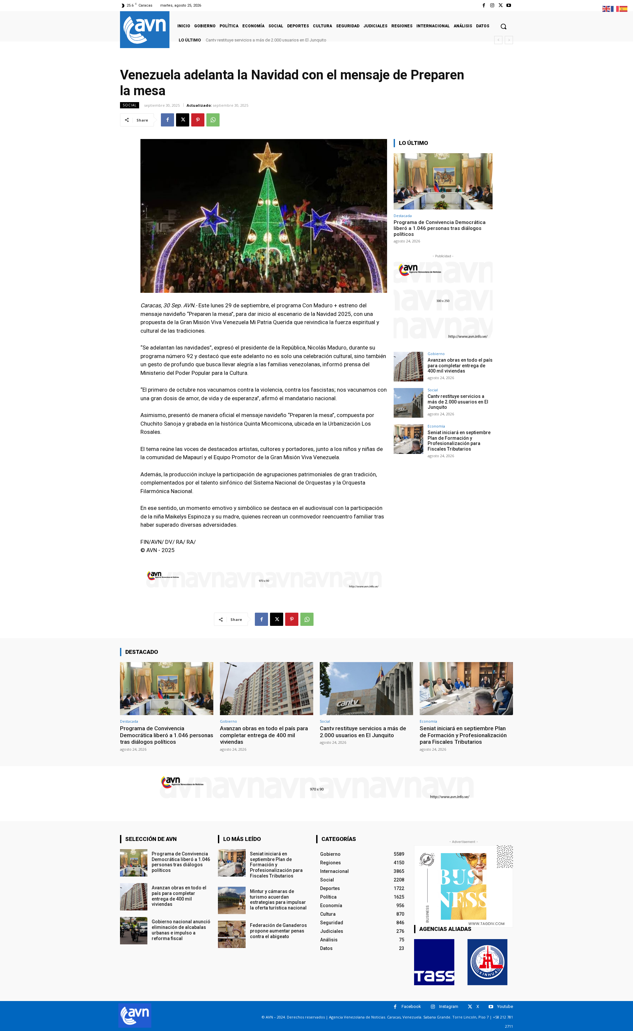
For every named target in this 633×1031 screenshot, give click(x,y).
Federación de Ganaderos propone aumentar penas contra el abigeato (278, 931)
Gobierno (436, 353)
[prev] (498, 40)
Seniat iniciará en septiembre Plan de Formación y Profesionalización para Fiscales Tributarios (301, 40)
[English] (606, 8)
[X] (501, 5)
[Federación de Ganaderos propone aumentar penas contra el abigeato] (231, 934)
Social (129, 105)
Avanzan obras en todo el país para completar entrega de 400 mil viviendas (460, 365)
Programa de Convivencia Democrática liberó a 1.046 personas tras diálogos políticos (440, 228)
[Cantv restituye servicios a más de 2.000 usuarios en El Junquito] (408, 403)
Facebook (411, 1006)
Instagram (448, 1006)
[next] (509, 40)
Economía (436, 426)
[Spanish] (623, 8)
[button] (503, 26)
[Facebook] (484, 5)
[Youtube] (509, 5)
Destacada (403, 215)
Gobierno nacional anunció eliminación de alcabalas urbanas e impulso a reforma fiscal (181, 930)
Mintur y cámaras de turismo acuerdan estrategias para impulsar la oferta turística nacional (278, 899)
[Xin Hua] (487, 962)
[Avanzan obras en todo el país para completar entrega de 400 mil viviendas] (408, 366)
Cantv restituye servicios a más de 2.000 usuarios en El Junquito (458, 402)
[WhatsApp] (213, 119)
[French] (615, 8)
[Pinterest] (197, 119)
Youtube (505, 1006)
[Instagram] (492, 5)
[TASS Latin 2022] (434, 962)
